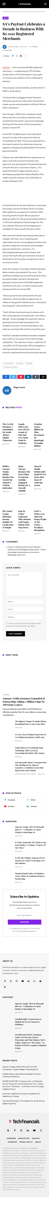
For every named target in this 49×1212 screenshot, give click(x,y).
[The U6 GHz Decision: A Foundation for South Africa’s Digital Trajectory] (9, 416)
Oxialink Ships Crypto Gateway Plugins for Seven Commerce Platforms (28, 1022)
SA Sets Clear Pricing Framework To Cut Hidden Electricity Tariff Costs (30, 735)
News (6, 18)
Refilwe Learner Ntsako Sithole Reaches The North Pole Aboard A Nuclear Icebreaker (8, 477)
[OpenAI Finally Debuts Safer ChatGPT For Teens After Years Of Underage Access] (40, 458)
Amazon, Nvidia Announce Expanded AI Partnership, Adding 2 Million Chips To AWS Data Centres (24, 701)
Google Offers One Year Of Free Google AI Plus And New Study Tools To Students (24, 433)
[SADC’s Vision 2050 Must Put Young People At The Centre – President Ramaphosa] (40, 503)
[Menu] (4, 4)
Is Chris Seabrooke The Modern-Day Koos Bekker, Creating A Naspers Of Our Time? (30, 845)
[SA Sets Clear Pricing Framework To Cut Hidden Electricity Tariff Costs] (8, 738)
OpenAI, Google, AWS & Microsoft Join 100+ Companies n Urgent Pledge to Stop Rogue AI (29, 830)
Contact (36, 1138)
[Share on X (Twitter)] (17, 56)
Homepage (11, 1138)
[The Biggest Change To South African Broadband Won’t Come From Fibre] (8, 725)
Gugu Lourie (14, 47)
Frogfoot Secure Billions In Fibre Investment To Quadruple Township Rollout (39, 435)
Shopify (29, 363)
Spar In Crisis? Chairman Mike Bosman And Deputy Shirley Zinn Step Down (24, 519)
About (38, 1142)
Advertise (12, 1142)
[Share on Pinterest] (21, 56)
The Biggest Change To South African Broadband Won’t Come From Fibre (30, 722)
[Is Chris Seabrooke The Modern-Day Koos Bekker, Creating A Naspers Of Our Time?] (8, 846)
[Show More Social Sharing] (26, 56)
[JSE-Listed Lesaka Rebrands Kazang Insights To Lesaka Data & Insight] (9, 503)
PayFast (6, 67)
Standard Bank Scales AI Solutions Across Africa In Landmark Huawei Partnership (30, 876)
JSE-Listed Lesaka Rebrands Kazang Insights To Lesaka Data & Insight (8, 519)
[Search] (45, 4)
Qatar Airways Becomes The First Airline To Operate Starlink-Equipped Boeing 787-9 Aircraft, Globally (24, 478)
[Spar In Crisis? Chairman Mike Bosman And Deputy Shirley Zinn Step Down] (24, 503)
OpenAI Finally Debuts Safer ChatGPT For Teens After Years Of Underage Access (40, 475)
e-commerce (8, 363)
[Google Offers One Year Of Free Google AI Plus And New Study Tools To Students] (24, 416)
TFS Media (33, 1148)
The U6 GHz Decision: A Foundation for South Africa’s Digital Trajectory (8, 432)
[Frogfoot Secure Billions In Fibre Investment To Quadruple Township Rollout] (40, 416)
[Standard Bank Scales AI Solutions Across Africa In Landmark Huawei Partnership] (8, 877)
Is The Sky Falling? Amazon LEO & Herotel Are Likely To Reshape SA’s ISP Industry (30, 860)
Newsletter (23, 1138)
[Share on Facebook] (13, 56)
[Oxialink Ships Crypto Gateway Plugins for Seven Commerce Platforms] (8, 1023)
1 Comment (34, 47)
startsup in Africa (10, 367)
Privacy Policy (23, 931)
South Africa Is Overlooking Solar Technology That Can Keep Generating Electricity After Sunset (29, 750)
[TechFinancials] (24, 4)
